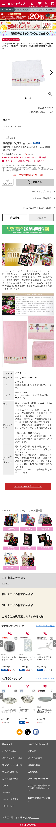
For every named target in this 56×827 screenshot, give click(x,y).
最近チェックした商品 (12, 758)
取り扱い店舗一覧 (10, 772)
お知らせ (32, 751)
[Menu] (3, 3)
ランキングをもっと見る (45, 626)
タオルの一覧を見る (41, 198)
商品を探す (7, 744)
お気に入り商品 (9, 751)
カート (5, 785)
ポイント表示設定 (10, 799)
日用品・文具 (22, 9)
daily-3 (5, 584)
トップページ (7, 9)
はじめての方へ (35, 765)
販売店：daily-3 (45, 108)
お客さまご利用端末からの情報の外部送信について (39, 788)
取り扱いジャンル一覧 (12, 765)
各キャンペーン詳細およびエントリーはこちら (25, 161)
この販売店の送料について (40, 112)
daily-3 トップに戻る (41, 191)
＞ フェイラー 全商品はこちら (28, 486)
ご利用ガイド (8, 806)
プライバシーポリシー (38, 779)
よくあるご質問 (35, 758)
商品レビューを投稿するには (37, 208)
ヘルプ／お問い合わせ (38, 744)
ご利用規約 (33, 772)
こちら (35, 817)
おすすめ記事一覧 (10, 779)
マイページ (7, 792)
